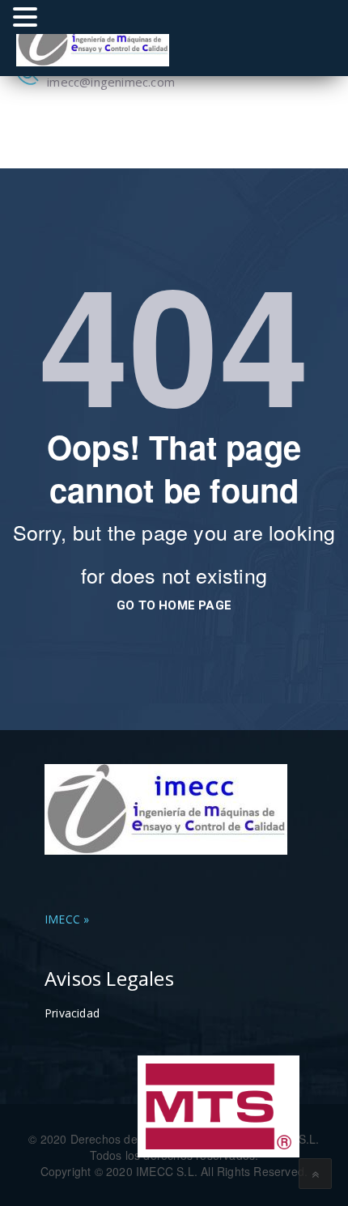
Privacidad (72, 1013)
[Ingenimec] (92, 37)
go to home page (174, 605)
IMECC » (67, 919)
